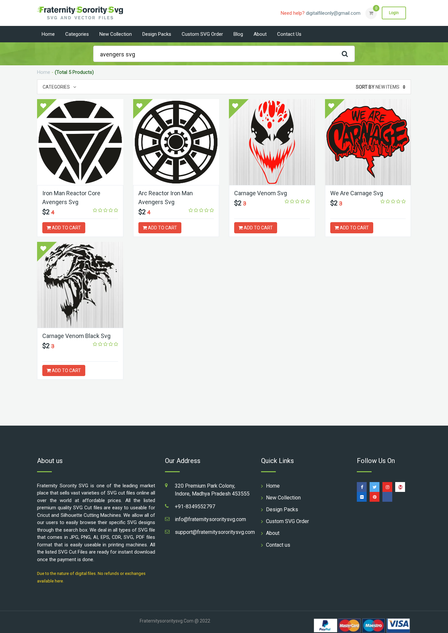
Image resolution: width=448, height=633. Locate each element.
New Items (377, 87)
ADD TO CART (66, 227)
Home (48, 34)
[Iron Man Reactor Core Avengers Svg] (80, 142)
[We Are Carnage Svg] (368, 142)
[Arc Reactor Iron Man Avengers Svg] (176, 142)
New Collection (115, 34)
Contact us (289, 34)
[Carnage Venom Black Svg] (80, 285)
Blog (238, 34)
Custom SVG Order (202, 34)
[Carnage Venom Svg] (272, 142)
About (260, 34)
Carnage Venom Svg (260, 193)
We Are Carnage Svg (356, 193)
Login (394, 13)
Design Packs (156, 34)
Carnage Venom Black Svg (76, 335)
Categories (77, 34)
